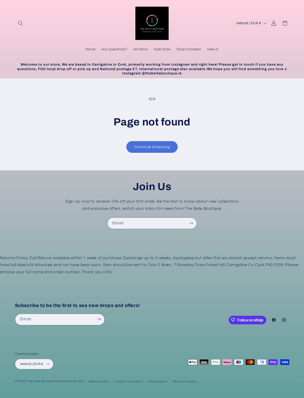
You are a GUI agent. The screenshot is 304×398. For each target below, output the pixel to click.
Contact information (128, 381)
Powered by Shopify (69, 381)
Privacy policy (158, 381)
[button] (20, 23)
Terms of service (185, 381)
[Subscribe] (191, 223)
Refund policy (99, 381)
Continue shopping (152, 147)
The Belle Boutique (40, 381)
